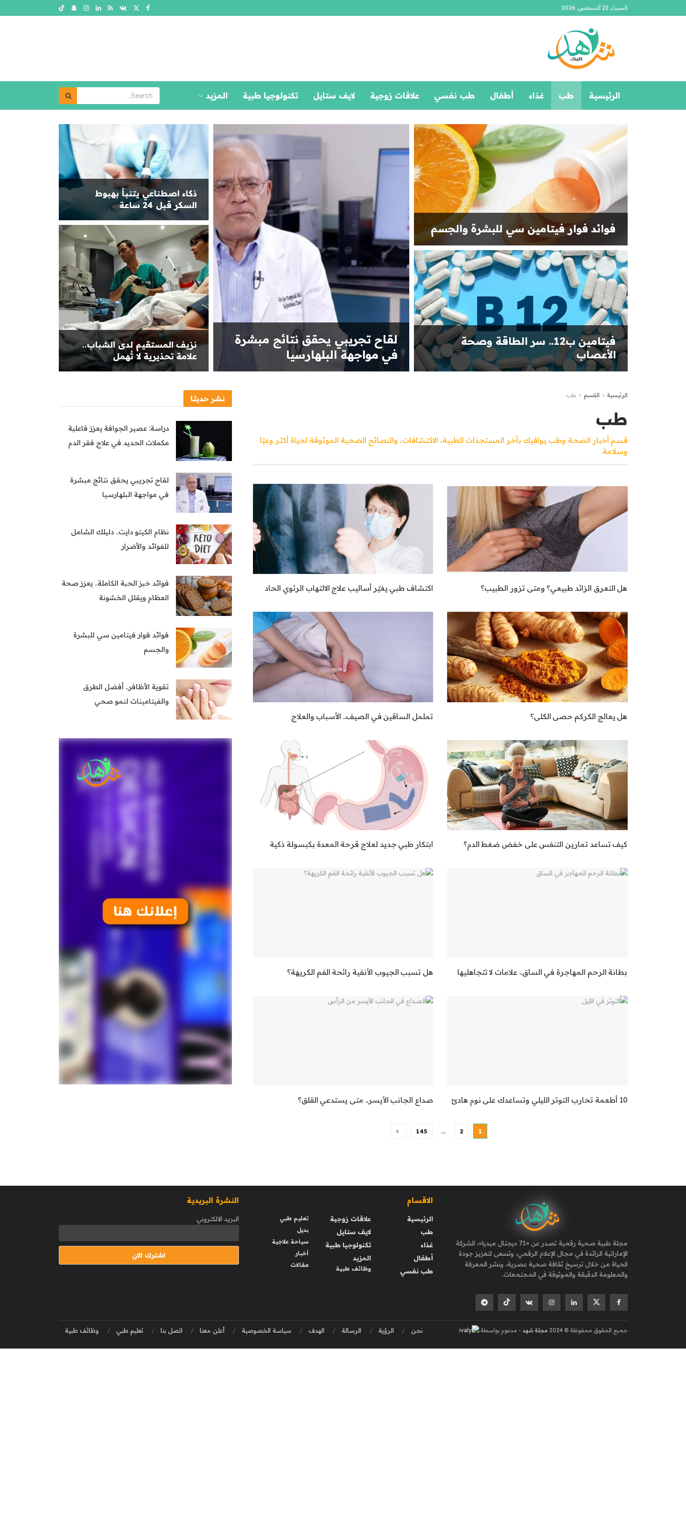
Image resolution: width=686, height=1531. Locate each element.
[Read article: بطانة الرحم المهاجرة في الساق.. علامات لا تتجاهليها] (537, 913)
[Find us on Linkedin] (574, 1302)
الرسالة (351, 1330)
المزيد (217, 95)
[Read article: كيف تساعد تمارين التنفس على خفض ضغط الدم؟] (537, 785)
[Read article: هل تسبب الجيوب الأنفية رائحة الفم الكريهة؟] (343, 913)
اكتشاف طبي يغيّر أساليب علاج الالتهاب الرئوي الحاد (349, 588)
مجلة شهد (534, 1330)
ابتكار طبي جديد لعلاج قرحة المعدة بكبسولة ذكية (351, 844)
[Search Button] (68, 95)
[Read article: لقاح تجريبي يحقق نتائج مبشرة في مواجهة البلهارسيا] (204, 493)
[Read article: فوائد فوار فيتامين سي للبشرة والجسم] (204, 648)
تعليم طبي (294, 1218)
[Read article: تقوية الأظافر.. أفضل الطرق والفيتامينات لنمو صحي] (204, 699)
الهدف (316, 1330)
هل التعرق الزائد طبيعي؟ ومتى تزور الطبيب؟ (554, 588)
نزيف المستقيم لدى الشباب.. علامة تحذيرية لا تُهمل (139, 350)
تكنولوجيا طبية (271, 95)
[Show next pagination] (398, 1131)
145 (421, 1131)
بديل (302, 1229)
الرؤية (386, 1330)
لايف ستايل (334, 95)
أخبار (301, 1253)
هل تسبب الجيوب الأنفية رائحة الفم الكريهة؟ (360, 972)
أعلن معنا (212, 1330)
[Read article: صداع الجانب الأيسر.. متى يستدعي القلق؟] (343, 1041)
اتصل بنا (171, 1330)
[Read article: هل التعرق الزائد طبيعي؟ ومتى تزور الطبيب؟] (537, 529)
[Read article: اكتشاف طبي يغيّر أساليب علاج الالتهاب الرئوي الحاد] (343, 529)
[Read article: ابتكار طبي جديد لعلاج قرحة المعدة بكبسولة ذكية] (343, 785)
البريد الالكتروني (217, 1219)
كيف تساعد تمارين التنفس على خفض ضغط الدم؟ (545, 844)
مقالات (299, 1264)
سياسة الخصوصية (266, 1330)
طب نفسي (454, 95)
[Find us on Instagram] (86, 8)
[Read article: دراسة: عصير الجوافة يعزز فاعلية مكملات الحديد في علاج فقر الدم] (204, 441)
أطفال (502, 95)
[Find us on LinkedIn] (98, 8)
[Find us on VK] (122, 8)
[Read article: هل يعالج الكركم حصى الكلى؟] (537, 657)
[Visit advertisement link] (145, 911)
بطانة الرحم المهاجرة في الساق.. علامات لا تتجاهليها (542, 972)
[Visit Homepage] (581, 48)
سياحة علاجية (290, 1241)
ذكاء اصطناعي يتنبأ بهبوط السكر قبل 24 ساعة (146, 199)
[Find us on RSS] (110, 8)
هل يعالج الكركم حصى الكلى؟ (579, 716)
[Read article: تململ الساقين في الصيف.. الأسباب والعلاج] (343, 657)
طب (566, 95)
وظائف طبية (353, 1268)
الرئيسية (604, 95)
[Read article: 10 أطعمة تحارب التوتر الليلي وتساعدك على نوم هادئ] (537, 1041)
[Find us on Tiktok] (507, 1302)
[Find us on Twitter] (136, 8)
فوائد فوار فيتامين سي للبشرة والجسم (523, 228)
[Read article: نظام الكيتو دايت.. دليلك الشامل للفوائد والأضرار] (204, 544)
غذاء (536, 95)
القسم (592, 394)
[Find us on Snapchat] (74, 8)
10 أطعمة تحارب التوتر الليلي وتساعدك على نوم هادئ (539, 1100)
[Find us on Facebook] (148, 8)
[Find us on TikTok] (61, 8)
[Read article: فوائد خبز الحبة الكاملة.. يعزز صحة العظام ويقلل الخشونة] (204, 596)
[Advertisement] (406, 1414)
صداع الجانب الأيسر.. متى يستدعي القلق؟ (365, 1100)
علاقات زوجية (395, 95)
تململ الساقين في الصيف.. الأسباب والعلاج (362, 716)
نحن (417, 1330)
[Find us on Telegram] (484, 1302)
